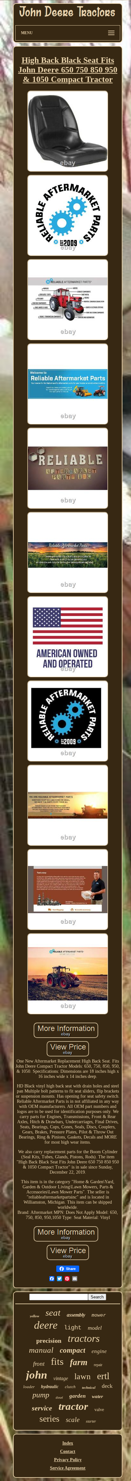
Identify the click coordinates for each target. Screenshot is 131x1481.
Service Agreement (68, 1468)
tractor (73, 1406)
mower (99, 1315)
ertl (103, 1376)
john (36, 1375)
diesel (59, 1397)
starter (91, 1421)
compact (72, 1350)
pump (40, 1395)
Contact (67, 1451)
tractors (84, 1338)
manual (41, 1350)
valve (99, 1409)
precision (48, 1340)
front (39, 1363)
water (97, 1396)
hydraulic (50, 1386)
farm (78, 1362)
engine (99, 1351)
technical (88, 1387)
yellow (34, 1316)
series (49, 1419)
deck (107, 1386)
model (95, 1328)
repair (98, 1365)
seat (52, 1312)
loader (29, 1386)
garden (77, 1396)
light (72, 1327)
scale (72, 1420)
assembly (76, 1315)
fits (57, 1361)
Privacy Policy (68, 1459)
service (42, 1408)
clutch (70, 1386)
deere (46, 1325)
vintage (60, 1378)
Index (67, 1443)
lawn (82, 1376)
